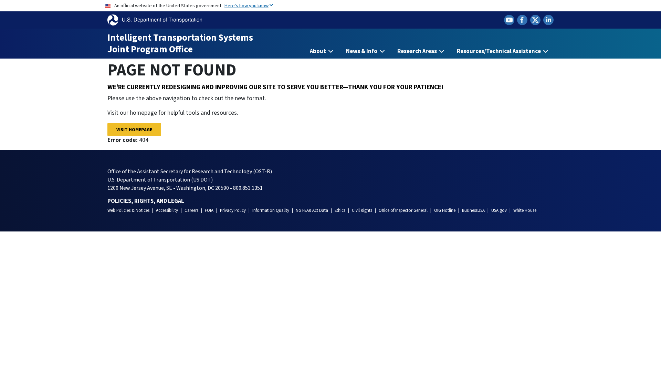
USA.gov (499, 210)
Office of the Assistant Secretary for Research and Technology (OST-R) (189, 171)
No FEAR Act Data (312, 210)
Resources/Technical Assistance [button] (499, 51)
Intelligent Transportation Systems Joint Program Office (180, 43)
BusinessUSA (473, 210)
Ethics (340, 210)
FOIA (209, 210)
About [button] (318, 51)
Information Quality (270, 210)
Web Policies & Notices (128, 210)
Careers (191, 210)
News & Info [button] (362, 51)
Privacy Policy (233, 210)
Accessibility (167, 210)
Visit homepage (134, 129)
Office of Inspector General (403, 210)
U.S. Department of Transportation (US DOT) (160, 180)
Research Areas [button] (417, 51)
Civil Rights (362, 210)
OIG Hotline (444, 210)
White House (524, 210)
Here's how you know (246, 5)
